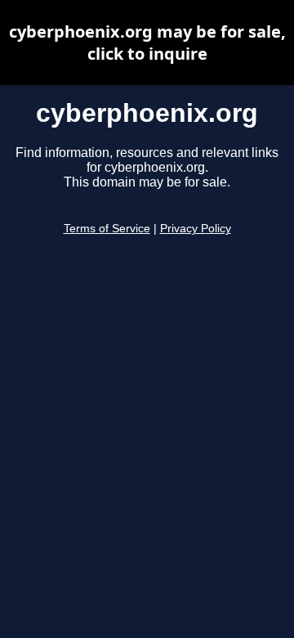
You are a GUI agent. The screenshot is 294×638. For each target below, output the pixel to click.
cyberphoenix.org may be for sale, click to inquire (147, 42)
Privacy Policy (195, 228)
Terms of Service (107, 228)
